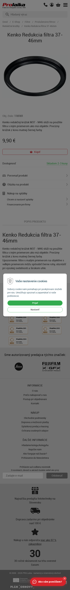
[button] (65, 578)
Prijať (35, 302)
